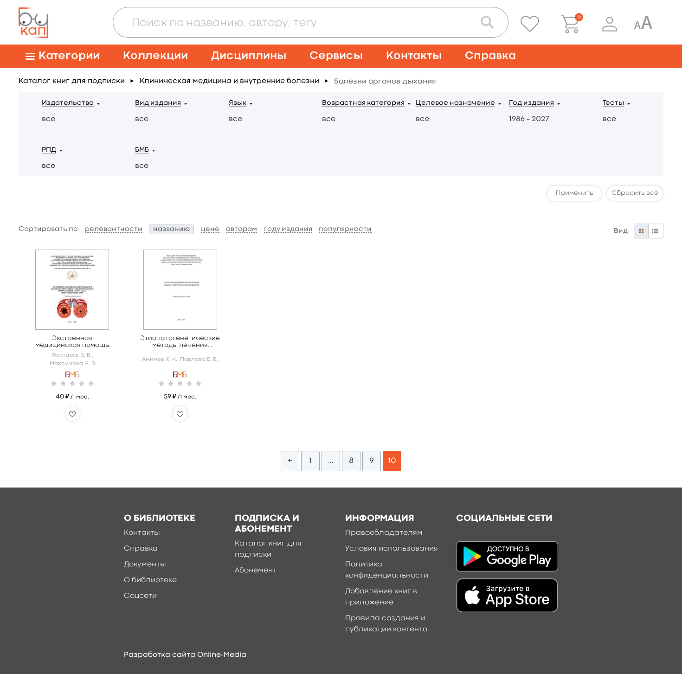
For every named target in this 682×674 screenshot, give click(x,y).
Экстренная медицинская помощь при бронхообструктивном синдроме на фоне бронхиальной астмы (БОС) (72, 342)
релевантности (113, 229)
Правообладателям (384, 533)
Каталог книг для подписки (72, 81)
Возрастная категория (363, 103)
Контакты (414, 56)
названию (171, 229)
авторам (241, 229)
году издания (288, 229)
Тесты (613, 103)
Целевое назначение (455, 103)
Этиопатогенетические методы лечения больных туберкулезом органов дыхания (180, 342)
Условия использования (391, 549)
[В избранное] (72, 413)
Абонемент (256, 570)
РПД (49, 150)
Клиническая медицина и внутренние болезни (229, 81)
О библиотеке (150, 580)
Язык (237, 103)
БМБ (142, 150)
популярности (345, 229)
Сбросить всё (634, 193)
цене (210, 229)
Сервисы (336, 56)
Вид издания (158, 103)
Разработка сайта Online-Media (185, 655)
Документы (145, 564)
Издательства (68, 103)
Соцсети (140, 596)
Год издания (531, 103)
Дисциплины (248, 56)
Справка (490, 56)
